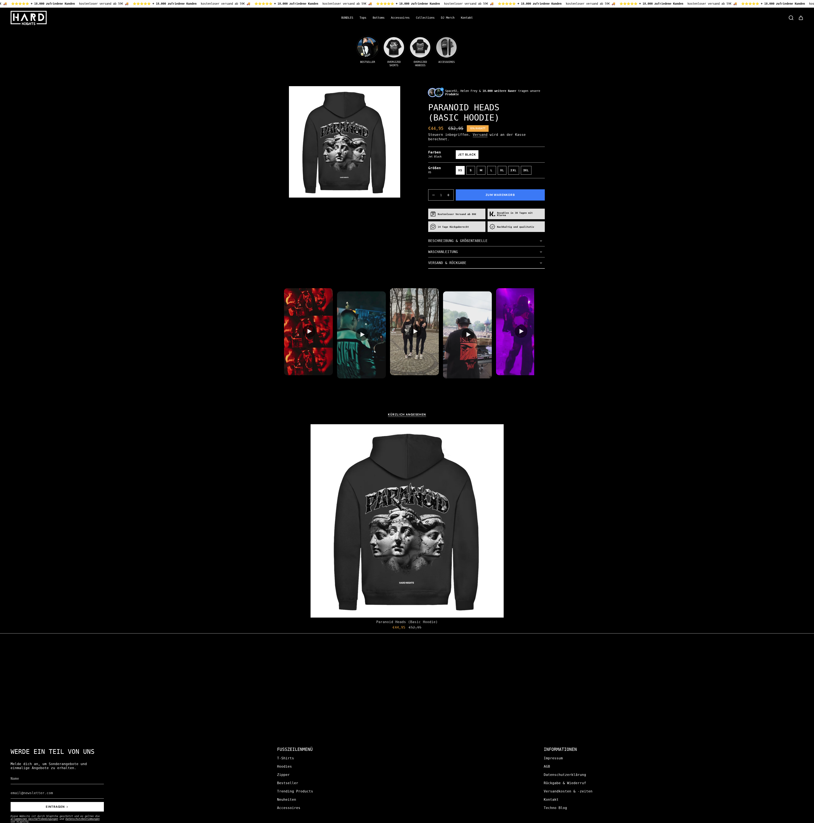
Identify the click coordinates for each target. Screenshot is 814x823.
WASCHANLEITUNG (443, 252)
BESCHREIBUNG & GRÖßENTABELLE (458, 241)
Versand (480, 135)
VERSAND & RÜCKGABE (447, 263)
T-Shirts (285, 758)
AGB (547, 766)
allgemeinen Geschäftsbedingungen (34, 818)
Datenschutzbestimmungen (83, 818)
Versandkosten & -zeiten (568, 791)
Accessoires (288, 808)
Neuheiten (286, 800)
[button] (362, 18)
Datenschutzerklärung (565, 775)
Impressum (553, 758)
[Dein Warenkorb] (801, 17)
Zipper (283, 775)
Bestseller (287, 783)
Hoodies (284, 766)
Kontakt (551, 800)
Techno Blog (555, 808)
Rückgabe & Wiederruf (565, 783)
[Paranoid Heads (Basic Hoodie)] (407, 521)
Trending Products (295, 791)
